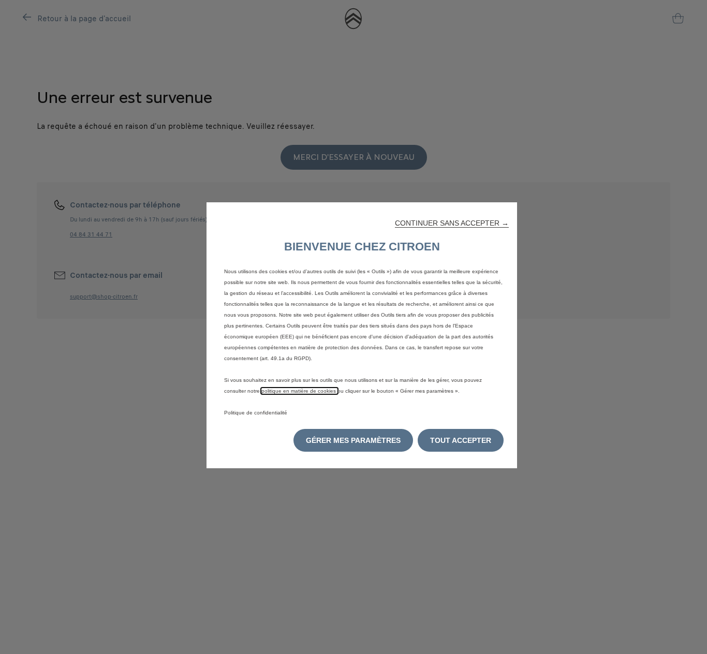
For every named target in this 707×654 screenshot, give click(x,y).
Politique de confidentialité (255, 412)
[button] (452, 223)
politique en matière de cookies (299, 391)
